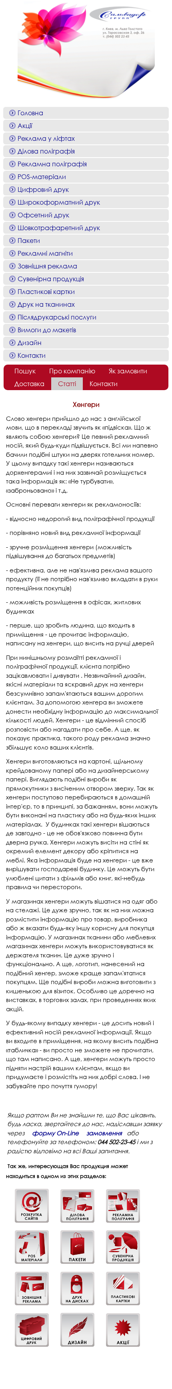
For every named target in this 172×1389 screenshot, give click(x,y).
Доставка (29, 383)
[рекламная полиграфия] (120, 1223)
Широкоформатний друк (59, 202)
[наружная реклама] (29, 1306)
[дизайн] (74, 1347)
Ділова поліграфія (46, 151)
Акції (25, 125)
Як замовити (128, 371)
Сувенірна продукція (51, 278)
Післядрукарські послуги (57, 317)
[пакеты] (74, 1264)
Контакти (32, 355)
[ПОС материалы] (29, 1264)
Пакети (29, 240)
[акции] (120, 1347)
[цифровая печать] (29, 1347)
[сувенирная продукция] (120, 1264)
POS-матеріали (42, 176)
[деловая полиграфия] (74, 1223)
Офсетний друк (43, 215)
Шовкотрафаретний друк (59, 227)
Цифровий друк (43, 189)
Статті (67, 383)
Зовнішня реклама (47, 266)
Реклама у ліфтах (46, 138)
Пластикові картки (46, 291)
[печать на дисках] (74, 1306)
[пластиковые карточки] (120, 1306)
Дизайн (30, 342)
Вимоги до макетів (47, 330)
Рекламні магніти (45, 253)
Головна (30, 113)
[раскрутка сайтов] (29, 1223)
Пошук (25, 371)
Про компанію (72, 371)
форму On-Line (56, 1133)
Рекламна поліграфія (52, 164)
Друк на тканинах (46, 304)
